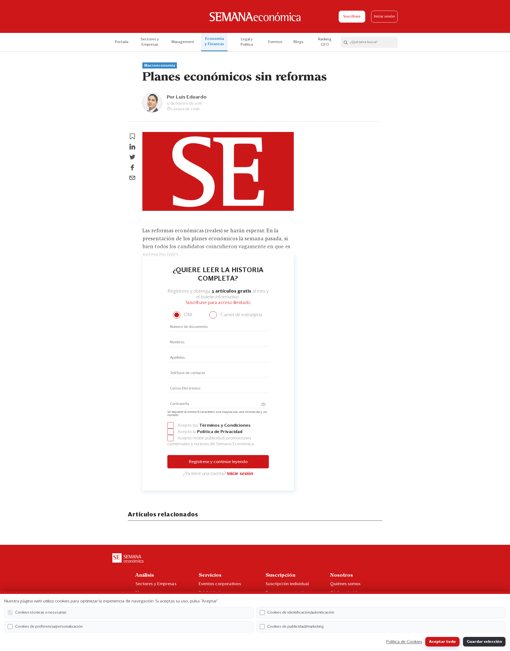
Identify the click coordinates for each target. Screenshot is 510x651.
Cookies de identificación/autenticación (300, 612)
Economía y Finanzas (214, 41)
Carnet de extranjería (240, 315)
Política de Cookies (404, 642)
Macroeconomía (159, 65)
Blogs (298, 42)
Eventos (275, 42)
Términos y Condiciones (224, 425)
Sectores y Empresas (150, 41)
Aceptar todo (442, 642)
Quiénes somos (345, 584)
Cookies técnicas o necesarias (40, 612)
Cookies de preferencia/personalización (49, 626)
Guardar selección (484, 642)
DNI (187, 315)
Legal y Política (247, 41)
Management (183, 42)
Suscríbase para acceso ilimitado (218, 303)
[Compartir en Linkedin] (132, 146)
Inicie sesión (240, 474)
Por (187, 97)
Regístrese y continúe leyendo (218, 462)
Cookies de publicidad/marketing (295, 626)
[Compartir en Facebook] (132, 167)
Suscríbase (352, 16)
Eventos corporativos (220, 584)
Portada (121, 42)
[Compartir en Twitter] (132, 157)
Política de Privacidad (219, 432)
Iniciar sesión (384, 16)
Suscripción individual (287, 584)
